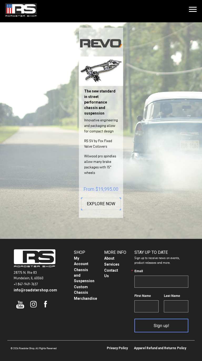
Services (111, 264)
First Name (142, 295)
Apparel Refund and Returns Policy (160, 348)
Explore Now (101, 203)
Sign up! (161, 325)
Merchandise (85, 298)
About (109, 258)
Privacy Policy (117, 348)
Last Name (172, 295)
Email (138, 270)
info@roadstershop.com (35, 290)
